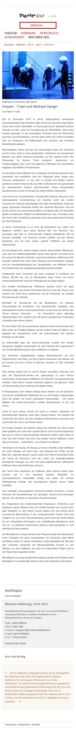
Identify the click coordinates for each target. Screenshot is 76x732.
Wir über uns (38, 37)
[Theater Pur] (38, 15)
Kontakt (36, 724)
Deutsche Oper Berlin (15, 643)
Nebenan (28, 33)
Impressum (11, 724)
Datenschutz (24, 724)
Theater (10, 33)
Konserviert (15, 37)
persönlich (49, 33)
